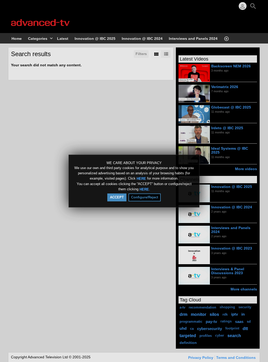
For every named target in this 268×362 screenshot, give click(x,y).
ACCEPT (117, 197)
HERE (141, 179)
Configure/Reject (144, 197)
